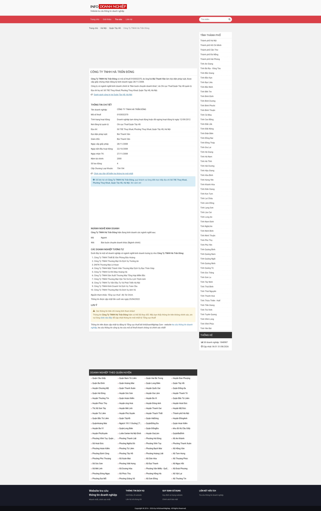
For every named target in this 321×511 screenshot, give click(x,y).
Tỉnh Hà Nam (206, 156)
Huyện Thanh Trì (179, 393)
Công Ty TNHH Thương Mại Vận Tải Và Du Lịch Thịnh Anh (120, 279)
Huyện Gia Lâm (152, 393)
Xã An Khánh (177, 438)
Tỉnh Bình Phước (207, 105)
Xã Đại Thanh (151, 463)
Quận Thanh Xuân (126, 388)
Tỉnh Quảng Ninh (207, 263)
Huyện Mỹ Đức (178, 408)
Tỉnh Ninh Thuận (207, 235)
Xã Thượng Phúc (179, 458)
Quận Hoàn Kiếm (126, 398)
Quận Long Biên (152, 383)
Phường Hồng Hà (153, 473)
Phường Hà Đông (153, 438)
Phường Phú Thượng (101, 458)
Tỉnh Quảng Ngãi (207, 259)
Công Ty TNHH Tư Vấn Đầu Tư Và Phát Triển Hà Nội (117, 283)
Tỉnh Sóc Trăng (207, 272)
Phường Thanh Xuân (181, 443)
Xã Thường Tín (178, 478)
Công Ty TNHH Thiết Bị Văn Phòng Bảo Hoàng (114, 257)
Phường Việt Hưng (127, 463)
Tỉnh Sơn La (205, 277)
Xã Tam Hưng (178, 453)
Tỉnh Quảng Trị (207, 268)
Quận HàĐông (152, 418)
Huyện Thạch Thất (154, 413)
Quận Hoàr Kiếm (179, 423)
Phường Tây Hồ (125, 453)
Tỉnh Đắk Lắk (206, 124)
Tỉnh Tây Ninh (206, 282)
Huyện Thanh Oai (153, 408)
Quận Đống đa (178, 388)
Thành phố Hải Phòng (210, 59)
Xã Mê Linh (96, 468)
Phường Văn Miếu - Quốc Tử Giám (157, 468)
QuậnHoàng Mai (99, 423)
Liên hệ (129, 19)
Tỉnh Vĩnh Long (207, 319)
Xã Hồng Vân (178, 448)
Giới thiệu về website (134, 495)
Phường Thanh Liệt (127, 438)
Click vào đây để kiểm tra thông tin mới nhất (113, 173)
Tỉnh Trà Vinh (206, 310)
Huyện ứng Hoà (125, 403)
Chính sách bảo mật (170, 499)
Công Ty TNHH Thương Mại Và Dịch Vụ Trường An (116, 261)
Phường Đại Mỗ (98, 478)
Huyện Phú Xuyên (126, 413)
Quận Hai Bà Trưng (154, 378)
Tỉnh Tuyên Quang (208, 314)
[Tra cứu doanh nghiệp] (109, 8)
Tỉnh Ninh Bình (207, 231)
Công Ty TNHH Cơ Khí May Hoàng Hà (110, 272)
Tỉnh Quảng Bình (207, 249)
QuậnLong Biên (125, 428)
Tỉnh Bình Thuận (207, 110)
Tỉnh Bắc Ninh (206, 87)
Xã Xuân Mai (124, 458)
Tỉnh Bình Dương (207, 101)
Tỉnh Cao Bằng (207, 119)
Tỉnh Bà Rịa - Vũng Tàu (210, 68)
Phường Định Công (100, 453)
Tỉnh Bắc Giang (207, 73)
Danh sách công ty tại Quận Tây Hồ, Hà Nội (113, 94)
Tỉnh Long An (206, 217)
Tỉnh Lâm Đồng (207, 203)
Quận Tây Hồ (177, 383)
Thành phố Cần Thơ (209, 50)
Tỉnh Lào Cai (206, 212)
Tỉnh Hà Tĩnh (206, 161)
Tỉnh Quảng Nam (208, 254)
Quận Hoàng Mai (126, 383)
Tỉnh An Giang (206, 64)
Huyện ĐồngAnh (179, 418)
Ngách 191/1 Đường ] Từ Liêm (130, 423)
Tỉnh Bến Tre (206, 91)
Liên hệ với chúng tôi (134, 499)
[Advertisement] (143, 49)
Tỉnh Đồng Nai (206, 138)
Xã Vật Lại (176, 473)
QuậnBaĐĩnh (177, 433)
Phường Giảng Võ (126, 478)
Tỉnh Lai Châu (206, 198)
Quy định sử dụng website (172, 495)
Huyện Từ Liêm (98, 413)
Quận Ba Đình (98, 383)
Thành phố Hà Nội (180, 413)
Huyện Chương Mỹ (100, 388)
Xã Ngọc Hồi (177, 463)
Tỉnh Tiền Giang (207, 305)
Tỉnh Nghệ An (206, 226)
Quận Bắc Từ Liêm (180, 398)
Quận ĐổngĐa (152, 428)
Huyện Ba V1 (97, 428)
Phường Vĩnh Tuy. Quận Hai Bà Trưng (103, 438)
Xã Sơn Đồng (151, 478)
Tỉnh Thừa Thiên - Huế (210, 300)
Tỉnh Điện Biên (206, 133)
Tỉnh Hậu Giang (207, 170)
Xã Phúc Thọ (124, 473)
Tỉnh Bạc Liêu (206, 82)
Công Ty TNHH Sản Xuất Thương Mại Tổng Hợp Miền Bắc (119, 275)
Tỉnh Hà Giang (206, 152)
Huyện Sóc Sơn (125, 393)
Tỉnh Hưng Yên (207, 180)
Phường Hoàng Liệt (154, 453)
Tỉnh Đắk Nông (207, 129)
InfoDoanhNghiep (163, 508)
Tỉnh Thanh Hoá (207, 296)
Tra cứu (118, 19)
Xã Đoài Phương (179, 468)
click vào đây (106, 318)
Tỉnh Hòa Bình (206, 175)
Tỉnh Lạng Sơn (206, 208)
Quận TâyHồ (124, 418)
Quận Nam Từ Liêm (127, 378)
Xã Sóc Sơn (97, 463)
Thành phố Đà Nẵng (209, 54)
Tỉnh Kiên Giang (207, 189)
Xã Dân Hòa (151, 458)
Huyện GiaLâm (152, 433)
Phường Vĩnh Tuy (153, 443)
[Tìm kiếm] (229, 19)
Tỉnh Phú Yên (206, 245)
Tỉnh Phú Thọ (206, 240)
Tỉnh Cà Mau (206, 115)
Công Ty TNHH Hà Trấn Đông (121, 180)
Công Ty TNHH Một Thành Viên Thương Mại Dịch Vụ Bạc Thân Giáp (124, 268)
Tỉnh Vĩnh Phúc (207, 324)
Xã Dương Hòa (125, 468)
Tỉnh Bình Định (207, 96)
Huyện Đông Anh (153, 403)
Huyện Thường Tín (100, 398)
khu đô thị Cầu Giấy (180, 428)
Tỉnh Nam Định (207, 221)
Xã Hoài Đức (97, 443)
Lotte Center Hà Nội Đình (129, 433)
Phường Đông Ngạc (100, 473)
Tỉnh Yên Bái (206, 328)
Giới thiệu (107, 19)
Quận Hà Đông (98, 393)
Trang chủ (94, 19)
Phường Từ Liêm (126, 448)
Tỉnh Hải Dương (207, 166)
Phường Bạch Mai (153, 448)
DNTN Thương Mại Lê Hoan (106, 265)
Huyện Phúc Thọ (99, 403)
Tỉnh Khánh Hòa (207, 184)
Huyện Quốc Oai (152, 388)
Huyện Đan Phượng (180, 378)
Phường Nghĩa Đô (126, 443)
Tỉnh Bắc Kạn (206, 78)
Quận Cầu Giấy (98, 378)
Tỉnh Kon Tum (206, 194)
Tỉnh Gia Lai (205, 147)
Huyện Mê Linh (125, 408)
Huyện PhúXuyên (99, 433)
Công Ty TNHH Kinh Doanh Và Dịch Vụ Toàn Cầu (115, 286)
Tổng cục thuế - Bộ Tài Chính (120, 295)
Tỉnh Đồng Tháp (207, 143)
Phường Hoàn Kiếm (100, 448)
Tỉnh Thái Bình (206, 286)
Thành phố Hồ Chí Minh (210, 45)
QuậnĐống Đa (152, 423)
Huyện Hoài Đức (179, 403)
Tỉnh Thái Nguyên (208, 291)
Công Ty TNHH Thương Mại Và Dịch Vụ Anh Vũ (115, 290)
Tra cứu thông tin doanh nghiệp (211, 495)
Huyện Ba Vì (151, 398)
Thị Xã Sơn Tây (98, 408)
